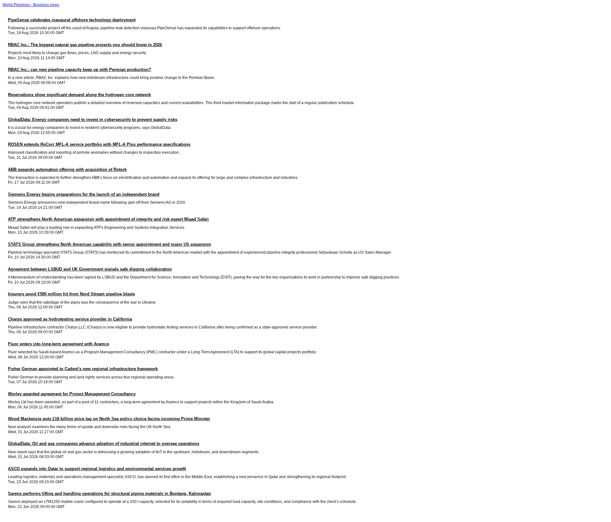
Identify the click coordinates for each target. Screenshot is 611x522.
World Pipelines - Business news (31, 5)
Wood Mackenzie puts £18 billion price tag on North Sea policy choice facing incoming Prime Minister (109, 418)
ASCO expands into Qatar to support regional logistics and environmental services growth (97, 468)
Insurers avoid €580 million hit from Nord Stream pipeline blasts (71, 294)
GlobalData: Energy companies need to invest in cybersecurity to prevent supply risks (92, 119)
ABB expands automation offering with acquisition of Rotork (67, 169)
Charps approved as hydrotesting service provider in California (70, 319)
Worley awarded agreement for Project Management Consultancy (72, 394)
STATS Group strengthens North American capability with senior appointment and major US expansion (109, 244)
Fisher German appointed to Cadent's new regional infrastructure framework (83, 368)
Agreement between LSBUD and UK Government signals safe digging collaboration (90, 269)
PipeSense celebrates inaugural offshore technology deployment (72, 20)
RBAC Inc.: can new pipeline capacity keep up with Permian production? (79, 69)
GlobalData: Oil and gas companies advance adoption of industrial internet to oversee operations (103, 443)
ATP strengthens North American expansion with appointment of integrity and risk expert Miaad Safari (108, 219)
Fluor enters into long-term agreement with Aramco (58, 344)
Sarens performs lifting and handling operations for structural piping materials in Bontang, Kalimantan (109, 493)
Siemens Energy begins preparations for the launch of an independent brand (83, 194)
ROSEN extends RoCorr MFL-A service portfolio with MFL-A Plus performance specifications (99, 144)
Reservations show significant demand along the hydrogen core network (79, 94)
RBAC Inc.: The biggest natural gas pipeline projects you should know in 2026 (85, 44)
